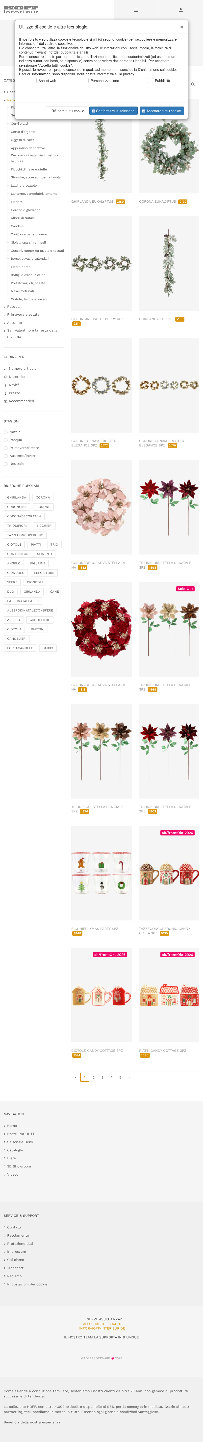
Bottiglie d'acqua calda (28, 275)
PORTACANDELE (20, 648)
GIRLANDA (32, 591)
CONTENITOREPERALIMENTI (29, 554)
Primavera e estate (23, 314)
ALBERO (13, 620)
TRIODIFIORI (17, 525)
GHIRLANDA (16, 497)
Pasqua (13, 306)
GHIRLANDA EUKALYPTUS (97, 201)
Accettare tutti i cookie (164, 110)
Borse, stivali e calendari (30, 258)
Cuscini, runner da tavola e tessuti (37, 250)
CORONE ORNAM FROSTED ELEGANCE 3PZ (93, 443)
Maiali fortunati (22, 291)
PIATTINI (38, 629)
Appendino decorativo (28, 148)
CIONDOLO (16, 573)
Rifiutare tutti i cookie (67, 110)
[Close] (180, 25)
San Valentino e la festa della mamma (32, 333)
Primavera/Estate (24, 448)
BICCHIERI (44, 525)
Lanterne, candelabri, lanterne (34, 193)
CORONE (43, 507)
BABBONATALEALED (23, 601)
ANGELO (14, 563)
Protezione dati (20, 1244)
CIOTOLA (14, 629)
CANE (54, 591)
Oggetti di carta (22, 140)
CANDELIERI (16, 638)
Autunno (14, 323)
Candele (17, 226)
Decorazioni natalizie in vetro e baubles (35, 158)
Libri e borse (20, 267)
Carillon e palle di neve (29, 234)
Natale (12, 100)
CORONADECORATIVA (24, 516)
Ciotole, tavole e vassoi (29, 299)
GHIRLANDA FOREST (161, 319)
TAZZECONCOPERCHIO (25, 535)
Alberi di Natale (23, 218)
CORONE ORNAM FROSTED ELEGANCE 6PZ (161, 443)
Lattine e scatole (24, 185)
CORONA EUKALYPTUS (162, 201)
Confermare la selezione (115, 110)
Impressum (16, 1251)
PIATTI (36, 544)
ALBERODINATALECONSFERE (30, 610)
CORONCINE (17, 507)
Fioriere (17, 202)
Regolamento (18, 1235)
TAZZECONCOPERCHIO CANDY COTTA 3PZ (164, 931)
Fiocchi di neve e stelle (29, 169)
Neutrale (17, 464)
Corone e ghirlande (26, 210)
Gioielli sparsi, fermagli (28, 242)
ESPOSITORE (44, 573)
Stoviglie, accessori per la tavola (36, 177)
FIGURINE (37, 563)
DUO (10, 591)
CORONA (43, 497)
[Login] (180, 10)
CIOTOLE (14, 544)
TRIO (54, 544)
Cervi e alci (19, 123)
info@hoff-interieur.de (102, 1328)
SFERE (12, 582)
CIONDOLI (35, 582)
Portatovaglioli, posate (28, 283)
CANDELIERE (40, 620)
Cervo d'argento (23, 132)
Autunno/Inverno (24, 456)
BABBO (48, 648)
